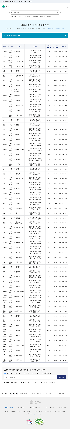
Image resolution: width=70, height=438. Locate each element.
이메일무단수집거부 (34, 408)
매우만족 (9, 373)
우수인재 (43, 16)
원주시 (6, 6)
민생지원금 (28, 16)
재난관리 (27, 28)
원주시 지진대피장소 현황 (39, 28)
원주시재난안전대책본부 (37, 393)
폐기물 (49, 16)
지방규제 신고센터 (50, 393)
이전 (10, 393)
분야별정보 (12, 28)
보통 (27, 373)
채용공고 (21, 16)
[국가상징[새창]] (30, 422)
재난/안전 (19, 28)
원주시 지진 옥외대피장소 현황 (12, 35)
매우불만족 (47, 373)
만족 (19, 373)
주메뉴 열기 (67, 6)
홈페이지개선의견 (49, 408)
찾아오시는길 (62, 408)
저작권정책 (21, 408)
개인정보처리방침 (8, 408)
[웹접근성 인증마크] (39, 422)
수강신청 (36, 16)
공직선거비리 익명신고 (25, 393)
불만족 (36, 373)
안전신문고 (62, 393)
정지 (13, 393)
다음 (16, 393)
